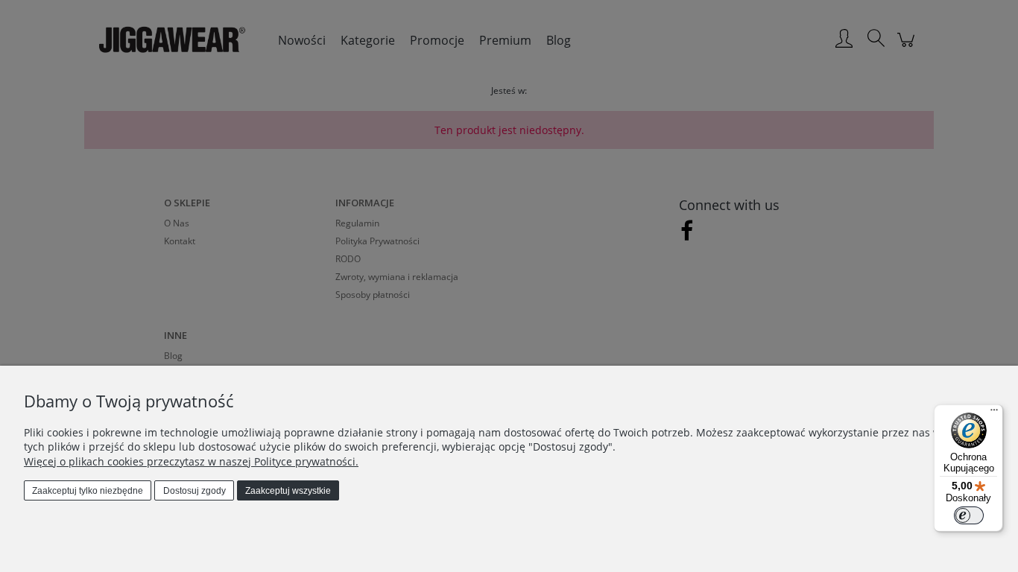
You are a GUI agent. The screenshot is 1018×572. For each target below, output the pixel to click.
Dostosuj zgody (194, 491)
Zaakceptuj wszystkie (288, 491)
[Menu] (994, 413)
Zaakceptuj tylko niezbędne (87, 491)
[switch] (969, 515)
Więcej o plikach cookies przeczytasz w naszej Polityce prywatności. (191, 461)
